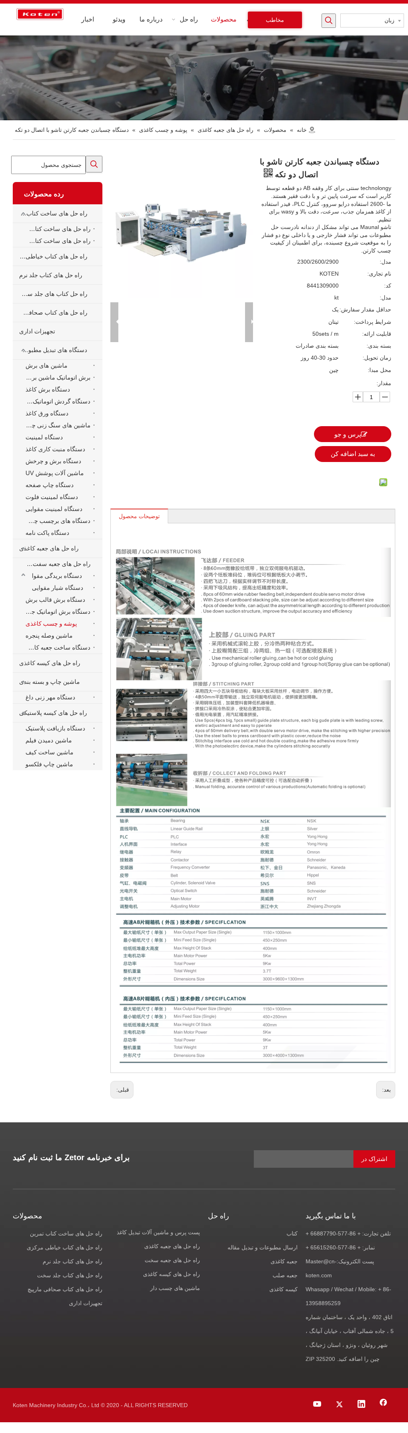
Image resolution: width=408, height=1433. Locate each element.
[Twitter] (339, 1404)
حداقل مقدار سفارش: (365, 309)
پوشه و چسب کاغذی (51, 623)
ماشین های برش (46, 365)
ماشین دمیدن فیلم (49, 740)
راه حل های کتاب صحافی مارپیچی (50, 312)
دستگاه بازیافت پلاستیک (55, 728)
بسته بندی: (379, 346)
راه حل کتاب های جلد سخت (52, 293)
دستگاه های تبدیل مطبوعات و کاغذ (50, 350)
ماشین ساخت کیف (49, 752)
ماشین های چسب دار (175, 1288)
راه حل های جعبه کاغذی (48, 548)
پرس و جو (347, 434)
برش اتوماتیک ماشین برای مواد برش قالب (56, 377)
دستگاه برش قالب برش (55, 599)
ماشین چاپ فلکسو (49, 764)
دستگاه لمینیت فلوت (52, 496)
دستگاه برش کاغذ (48, 389)
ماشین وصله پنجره (49, 635)
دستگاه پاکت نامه (47, 532)
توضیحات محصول (139, 516)
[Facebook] (383, 1404)
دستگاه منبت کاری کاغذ (55, 449)
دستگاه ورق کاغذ (47, 413)
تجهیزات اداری (37, 331)
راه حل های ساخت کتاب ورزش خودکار (56, 228)
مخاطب (275, 20)
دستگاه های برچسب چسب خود (56, 520)
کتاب (292, 1233)
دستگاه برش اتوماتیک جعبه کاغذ (56, 611)
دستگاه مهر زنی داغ (50, 697)
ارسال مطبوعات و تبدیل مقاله (263, 1247)
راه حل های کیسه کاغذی (49, 663)
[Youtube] (317, 1404)
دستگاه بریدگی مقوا (57, 575)
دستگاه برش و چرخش (53, 461)
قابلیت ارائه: (376, 334)
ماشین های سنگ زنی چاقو (57, 425)
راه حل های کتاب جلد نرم (50, 275)
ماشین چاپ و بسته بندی (49, 681)
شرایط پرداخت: (372, 322)
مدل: (385, 261)
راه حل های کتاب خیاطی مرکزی (50, 256)
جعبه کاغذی (284, 1261)
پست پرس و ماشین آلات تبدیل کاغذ (158, 1232)
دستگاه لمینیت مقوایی (54, 508)
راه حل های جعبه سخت (172, 1260)
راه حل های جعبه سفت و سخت (56, 563)
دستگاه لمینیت (44, 437)
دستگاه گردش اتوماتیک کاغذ (56, 401)
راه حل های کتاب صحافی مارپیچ (64, 1289)
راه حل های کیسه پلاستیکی (53, 712)
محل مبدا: (379, 370)
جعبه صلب (285, 1275)
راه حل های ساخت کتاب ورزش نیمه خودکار (56, 240)
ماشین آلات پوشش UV (55, 473)
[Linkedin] (361, 1404)
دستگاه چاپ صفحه (50, 485)
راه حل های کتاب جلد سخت (69, 1275)
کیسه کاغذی (283, 1289)
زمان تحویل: (377, 357)
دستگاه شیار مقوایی (57, 587)
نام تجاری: (379, 273)
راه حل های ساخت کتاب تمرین (50, 213)
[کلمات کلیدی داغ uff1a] (329, 21)
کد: (387, 285)
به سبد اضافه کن (353, 453)
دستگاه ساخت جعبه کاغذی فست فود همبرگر (56, 647)
